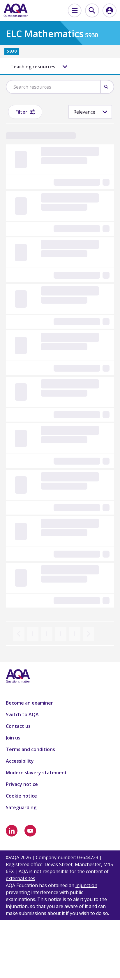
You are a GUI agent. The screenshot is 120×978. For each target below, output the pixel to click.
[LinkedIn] (11, 831)
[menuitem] (75, 10)
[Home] (15, 10)
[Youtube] (30, 831)
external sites (20, 878)
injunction (86, 885)
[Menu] (75, 10)
